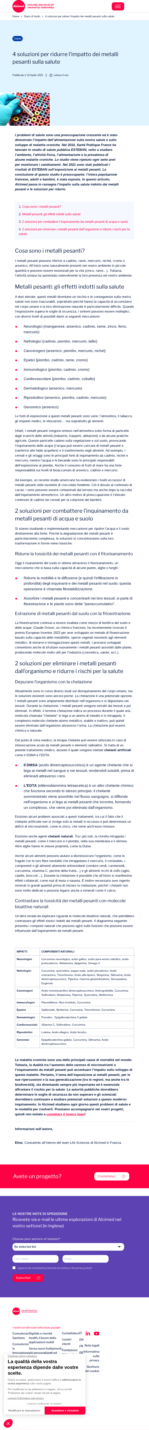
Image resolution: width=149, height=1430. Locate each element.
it (80, 1333)
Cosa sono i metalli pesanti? (40, 206)
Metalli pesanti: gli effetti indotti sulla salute (50, 214)
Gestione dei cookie (92, 1369)
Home (15, 16)
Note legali (92, 1345)
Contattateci (107, 1176)
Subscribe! (23, 1278)
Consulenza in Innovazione (20, 1348)
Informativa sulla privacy (91, 1356)
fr (81, 1346)
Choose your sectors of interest (35, 1239)
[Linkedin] (88, 1333)
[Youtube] (96, 1333)
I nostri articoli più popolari (44, 1327)
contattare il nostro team (65, 1114)
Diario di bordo (32, 16)
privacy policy (83, 1268)
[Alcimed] (43, 6)
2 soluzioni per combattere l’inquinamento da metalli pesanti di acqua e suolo (73, 221)
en (81, 1339)
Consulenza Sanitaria (20, 1336)
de (81, 1352)
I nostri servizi (20, 1327)
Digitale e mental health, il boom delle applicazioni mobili (42, 1338)
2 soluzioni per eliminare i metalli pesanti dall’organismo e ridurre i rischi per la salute (74, 232)
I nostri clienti (66, 1342)
